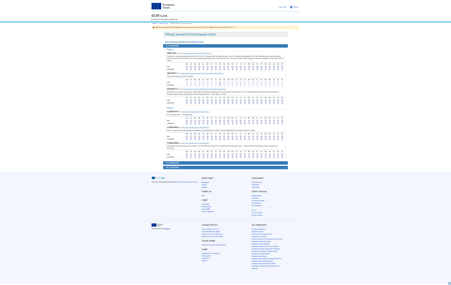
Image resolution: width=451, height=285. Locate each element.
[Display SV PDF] (282, 67)
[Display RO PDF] (266, 67)
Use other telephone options (211, 231)
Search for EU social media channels (214, 245)
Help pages (205, 182)
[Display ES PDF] (278, 67)
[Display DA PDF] (195, 67)
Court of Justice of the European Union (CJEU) (267, 239)
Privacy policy (206, 256)
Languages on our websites (211, 253)
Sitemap (204, 187)
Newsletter (255, 185)
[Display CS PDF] (191, 67)
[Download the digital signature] (187, 69)
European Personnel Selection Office (264, 263)
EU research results (258, 200)
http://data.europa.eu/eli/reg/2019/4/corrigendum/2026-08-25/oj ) (202, 73)
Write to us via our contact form (212, 234)
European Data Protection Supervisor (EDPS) (266, 259)
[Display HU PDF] (232, 67)
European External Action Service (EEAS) (265, 246)
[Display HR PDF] (228, 67)
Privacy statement (208, 211)
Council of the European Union (262, 234)
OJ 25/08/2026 (172, 46)
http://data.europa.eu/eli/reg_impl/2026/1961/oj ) (196, 53)
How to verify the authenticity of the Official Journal (184, 42)
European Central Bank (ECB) (261, 241)
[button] (294, 7)
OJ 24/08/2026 (172, 163)
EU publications (257, 205)
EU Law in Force (257, 213)
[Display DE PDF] (199, 67)
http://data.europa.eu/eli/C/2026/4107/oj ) (195, 112)
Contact (204, 185)
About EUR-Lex (256, 182)
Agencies (255, 268)
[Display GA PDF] (224, 67)
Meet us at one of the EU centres (212, 236)
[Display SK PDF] (270, 67)
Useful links (256, 187)
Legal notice (206, 204)
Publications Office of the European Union (184, 182)
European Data (256, 196)
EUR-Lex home (164, 23)
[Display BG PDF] (187, 67)
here (231, 27)
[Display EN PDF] (208, 67)
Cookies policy (206, 206)
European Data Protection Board (262, 261)
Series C (170, 108)
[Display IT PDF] (237, 67)
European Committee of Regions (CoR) (264, 251)
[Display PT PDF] (261, 67)
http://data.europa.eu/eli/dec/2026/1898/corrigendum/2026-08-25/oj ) (203, 89)
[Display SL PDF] (274, 67)
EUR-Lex (159, 15)
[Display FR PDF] (220, 67)
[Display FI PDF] (216, 67)
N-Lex (254, 210)
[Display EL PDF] (203, 67)
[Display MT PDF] (249, 67)
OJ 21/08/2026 (172, 167)
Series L (170, 49)
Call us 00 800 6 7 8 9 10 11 (211, 229)
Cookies (204, 261)
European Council (257, 231)
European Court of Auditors (260, 244)
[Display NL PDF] (253, 67)
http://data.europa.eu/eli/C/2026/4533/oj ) (195, 127)
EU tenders (255, 198)
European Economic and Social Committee (266, 249)
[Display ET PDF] (212, 67)
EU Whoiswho (256, 203)
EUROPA (154, 23)
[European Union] (157, 225)
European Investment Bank (261, 254)
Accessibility (206, 209)
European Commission (259, 236)
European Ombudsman (259, 256)
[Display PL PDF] (257, 67)
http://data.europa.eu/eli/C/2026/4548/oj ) (195, 143)
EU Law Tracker (257, 215)
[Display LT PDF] (245, 67)
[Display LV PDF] (241, 67)
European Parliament (258, 229)
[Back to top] (449, 283)
